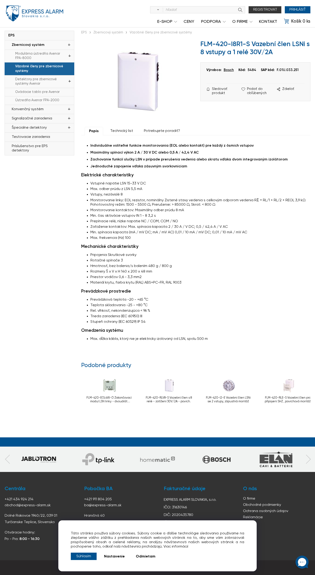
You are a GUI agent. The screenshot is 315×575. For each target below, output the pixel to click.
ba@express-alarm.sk (103, 505)
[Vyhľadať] (157, 10)
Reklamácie (253, 517)
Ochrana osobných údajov (265, 511)
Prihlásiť (297, 10)
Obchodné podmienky (262, 505)
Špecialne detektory (29, 128)
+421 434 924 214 (19, 499)
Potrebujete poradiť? (162, 131)
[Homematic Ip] (157, 459)
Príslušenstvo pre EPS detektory (30, 148)
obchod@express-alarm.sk (28, 505)
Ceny (189, 22)
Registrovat (265, 10)
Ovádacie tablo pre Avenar (37, 92)
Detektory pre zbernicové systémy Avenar (36, 81)
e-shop (164, 22)
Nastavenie (114, 556)
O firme (249, 499)
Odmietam (145, 556)
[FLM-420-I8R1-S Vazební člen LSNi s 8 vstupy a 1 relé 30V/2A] (138, 80)
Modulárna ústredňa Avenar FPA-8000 (37, 56)
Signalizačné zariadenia (32, 118)
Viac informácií (175, 546)
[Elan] (276, 459)
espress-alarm (35, 13)
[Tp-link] (38, 459)
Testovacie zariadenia (31, 137)
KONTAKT (268, 22)
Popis (94, 131)
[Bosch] (216, 459)
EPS (11, 35)
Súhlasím (83, 556)
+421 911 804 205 (98, 499)
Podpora (211, 22)
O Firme (240, 22)
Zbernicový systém (28, 45)
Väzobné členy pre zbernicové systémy (39, 68)
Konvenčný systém (28, 109)
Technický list (121, 131)
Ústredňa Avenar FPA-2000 (37, 100)
